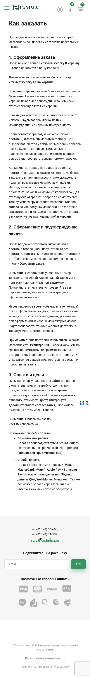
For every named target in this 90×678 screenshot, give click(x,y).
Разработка (28, 666)
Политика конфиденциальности (45, 658)
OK (78, 564)
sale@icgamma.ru (45, 540)
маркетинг (45, 666)
